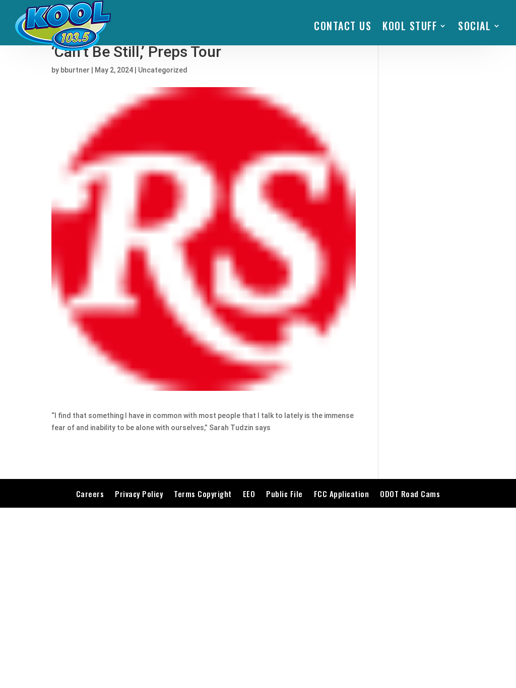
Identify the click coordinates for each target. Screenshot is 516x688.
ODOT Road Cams (410, 493)
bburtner (75, 70)
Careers (90, 493)
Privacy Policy (139, 493)
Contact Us (342, 25)
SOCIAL (474, 25)
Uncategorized (162, 70)
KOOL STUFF (409, 25)
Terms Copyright (203, 493)
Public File (284, 493)
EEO (249, 493)
